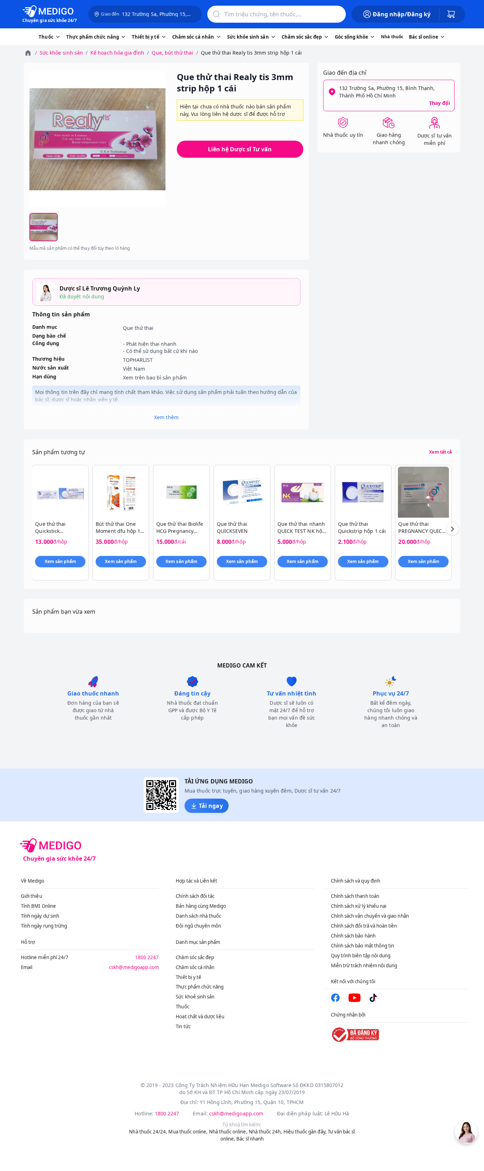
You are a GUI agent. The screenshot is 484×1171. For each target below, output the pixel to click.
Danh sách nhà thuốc (198, 916)
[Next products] (452, 529)
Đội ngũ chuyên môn (198, 926)
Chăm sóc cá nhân (195, 967)
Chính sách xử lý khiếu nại (359, 906)
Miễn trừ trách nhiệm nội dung (364, 965)
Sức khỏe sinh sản (61, 52)
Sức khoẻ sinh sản (195, 996)
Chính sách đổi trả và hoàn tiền (364, 926)
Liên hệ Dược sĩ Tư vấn (240, 149)
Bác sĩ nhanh (250, 1139)
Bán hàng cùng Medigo (201, 906)
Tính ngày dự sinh (40, 916)
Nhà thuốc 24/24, (148, 1131)
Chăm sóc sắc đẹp (195, 957)
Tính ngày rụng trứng (44, 926)
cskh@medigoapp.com (134, 967)
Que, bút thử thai (172, 52)
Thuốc (182, 1006)
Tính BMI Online (38, 906)
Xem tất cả (440, 452)
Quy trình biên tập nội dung (361, 955)
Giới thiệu (31, 896)
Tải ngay (211, 806)
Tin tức (183, 1026)
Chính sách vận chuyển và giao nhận (370, 916)
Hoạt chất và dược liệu (200, 1016)
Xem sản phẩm (61, 561)
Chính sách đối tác (195, 896)
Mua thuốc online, (188, 1131)
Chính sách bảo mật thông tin (362, 945)
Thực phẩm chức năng (200, 987)
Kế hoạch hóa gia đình (117, 52)
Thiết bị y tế (188, 977)
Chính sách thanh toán (355, 896)
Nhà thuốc (392, 37)
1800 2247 (147, 957)
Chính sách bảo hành (353, 936)
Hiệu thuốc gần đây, (305, 1131)
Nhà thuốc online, (228, 1131)
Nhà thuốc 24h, (265, 1131)
